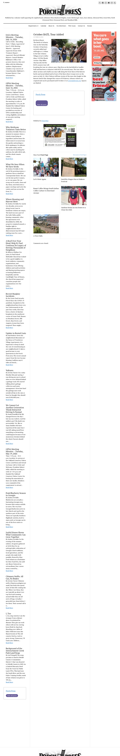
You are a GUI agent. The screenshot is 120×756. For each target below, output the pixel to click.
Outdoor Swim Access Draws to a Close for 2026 (73, 208)
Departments (32, 26)
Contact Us (81, 26)
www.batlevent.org (74, 81)
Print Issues (72, 26)
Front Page (45, 121)
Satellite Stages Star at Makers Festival (73, 180)
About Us (51, 26)
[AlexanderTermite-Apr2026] (60, 146)
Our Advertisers (61, 26)
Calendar (43, 26)
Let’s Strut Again (39, 179)
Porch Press (10, 691)
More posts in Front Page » (80, 155)
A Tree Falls (37, 236)
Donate (89, 26)
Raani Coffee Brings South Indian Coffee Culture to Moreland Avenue (46, 190)
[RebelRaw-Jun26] (104, 65)
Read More (9, 78)
